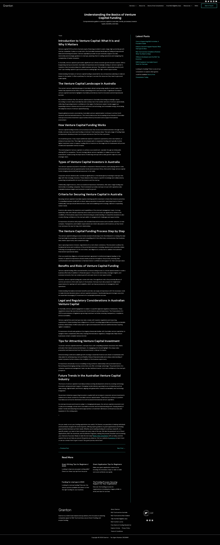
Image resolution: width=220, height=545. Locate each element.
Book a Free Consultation (156, 6)
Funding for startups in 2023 (73, 482)
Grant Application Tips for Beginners (107, 464)
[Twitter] (208, 1)
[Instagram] (211, 1)
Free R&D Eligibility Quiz (173, 6)
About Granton (115, 509)
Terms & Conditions (117, 531)
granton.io (112, 438)
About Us (142, 6)
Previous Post (64, 448)
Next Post (121, 448)
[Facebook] (206, 1)
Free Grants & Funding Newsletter (121, 525)
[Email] (216, 1)
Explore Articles (115, 528)
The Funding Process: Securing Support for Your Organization (105, 483)
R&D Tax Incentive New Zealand (120, 516)
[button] (135, 5)
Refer (196, 6)
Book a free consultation (100, 436)
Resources (187, 6)
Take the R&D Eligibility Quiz (119, 519)
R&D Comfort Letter (117, 522)
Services (132, 6)
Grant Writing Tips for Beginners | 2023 (75, 465)
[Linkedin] (213, 1)
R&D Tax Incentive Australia (119, 512)
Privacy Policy (126, 528)
